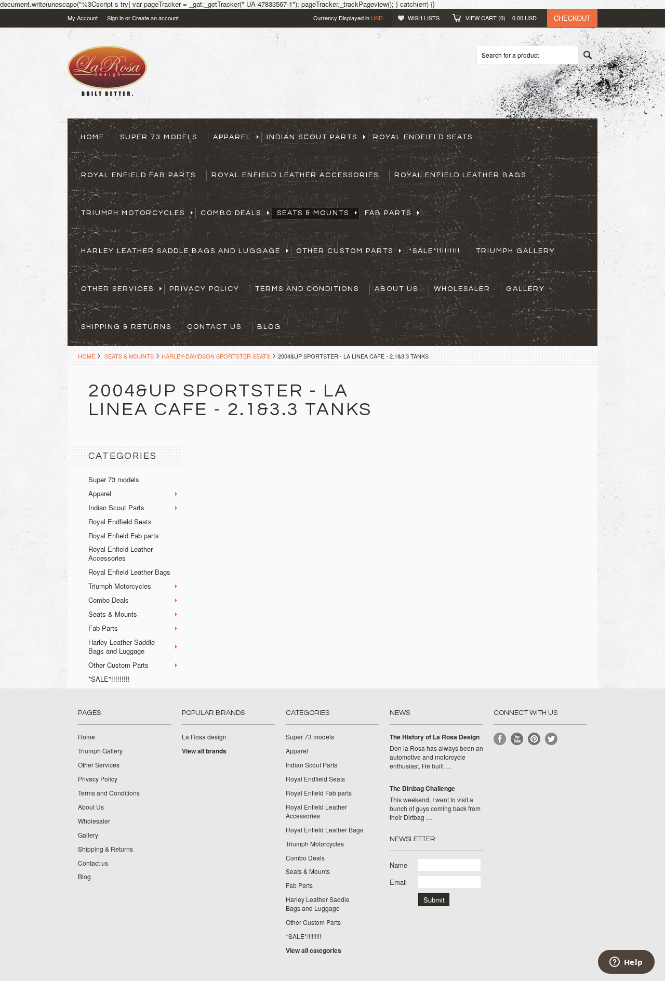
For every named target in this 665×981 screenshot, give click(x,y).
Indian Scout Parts (312, 137)
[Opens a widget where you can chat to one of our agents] (626, 963)
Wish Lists (424, 18)
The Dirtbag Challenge (422, 788)
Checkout (572, 18)
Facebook (500, 739)
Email (398, 882)
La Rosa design (204, 737)
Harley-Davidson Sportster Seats (216, 356)
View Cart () (501, 18)
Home (86, 356)
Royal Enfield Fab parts (138, 175)
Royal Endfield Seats (423, 137)
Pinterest (534, 739)
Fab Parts (388, 213)
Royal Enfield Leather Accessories (295, 175)
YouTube (517, 739)
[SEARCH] (587, 55)
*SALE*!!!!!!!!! (434, 251)
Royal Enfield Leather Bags (460, 175)
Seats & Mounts (313, 213)
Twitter (551, 739)
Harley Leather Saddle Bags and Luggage (181, 251)
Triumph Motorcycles (133, 213)
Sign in (115, 18)
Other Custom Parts (344, 251)
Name (398, 865)
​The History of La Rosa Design (435, 737)
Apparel (232, 137)
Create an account (155, 18)
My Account (83, 18)
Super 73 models (158, 137)
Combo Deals (231, 213)
